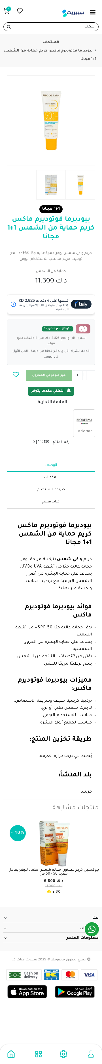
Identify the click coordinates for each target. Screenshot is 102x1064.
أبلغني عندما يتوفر (48, 391)
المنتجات (51, 42)
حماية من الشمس (51, 271)
